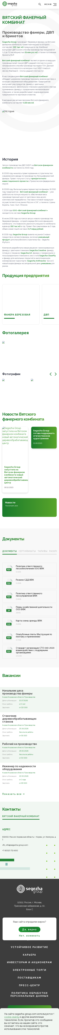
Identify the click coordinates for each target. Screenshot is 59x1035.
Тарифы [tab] (42, 551)
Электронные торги (29, 970)
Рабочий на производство (19, 744)
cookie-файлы (11, 1017)
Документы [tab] (9, 551)
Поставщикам (29, 977)
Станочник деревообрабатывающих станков (19, 718)
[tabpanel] (29, 608)
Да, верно (29, 929)
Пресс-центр (29, 985)
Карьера (29, 954)
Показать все (12, 794)
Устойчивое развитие (29, 947)
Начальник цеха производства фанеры (17, 692)
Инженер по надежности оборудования (19, 768)
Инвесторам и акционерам (29, 962)
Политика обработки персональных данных (29, 994)
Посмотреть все (11, 506)
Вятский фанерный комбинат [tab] (21, 816)
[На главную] (9, 5)
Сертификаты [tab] (27, 551)
